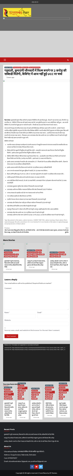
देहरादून (11, 256)
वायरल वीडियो (34, 256)
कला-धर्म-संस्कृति (49, 396)
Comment (7, 288)
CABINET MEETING (39, 220)
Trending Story (8, 252)
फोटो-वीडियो (41, 254)
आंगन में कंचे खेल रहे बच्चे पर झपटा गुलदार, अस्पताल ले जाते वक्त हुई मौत (52, 230)
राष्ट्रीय (15, 256)
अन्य (17, 254)
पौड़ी (46, 398)
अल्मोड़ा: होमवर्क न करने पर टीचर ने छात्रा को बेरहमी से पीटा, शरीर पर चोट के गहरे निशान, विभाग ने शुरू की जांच (36, 409)
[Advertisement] (36, 44)
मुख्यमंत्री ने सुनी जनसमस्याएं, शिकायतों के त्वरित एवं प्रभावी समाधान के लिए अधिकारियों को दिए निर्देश (9, 409)
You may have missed (35, 67)
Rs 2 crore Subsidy (33, 222)
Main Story (25, 67)
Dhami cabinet (59, 220)
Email (39, 312)
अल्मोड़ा (64, 254)
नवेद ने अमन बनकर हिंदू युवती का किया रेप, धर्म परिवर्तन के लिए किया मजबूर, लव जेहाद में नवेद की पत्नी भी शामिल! (19, 230)
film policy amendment (21, 222)
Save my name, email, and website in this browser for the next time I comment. (32, 330)
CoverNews (43, 473)
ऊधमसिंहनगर (35, 254)
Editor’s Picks (8, 67)
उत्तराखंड (6, 256)
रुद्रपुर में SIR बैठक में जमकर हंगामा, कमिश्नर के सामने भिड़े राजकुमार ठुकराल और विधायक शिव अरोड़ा (36, 263)
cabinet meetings (50, 220)
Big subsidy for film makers (15, 220)
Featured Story (17, 67)
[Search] (68, 60)
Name (7, 312)
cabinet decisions (28, 220)
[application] (36, 362)
